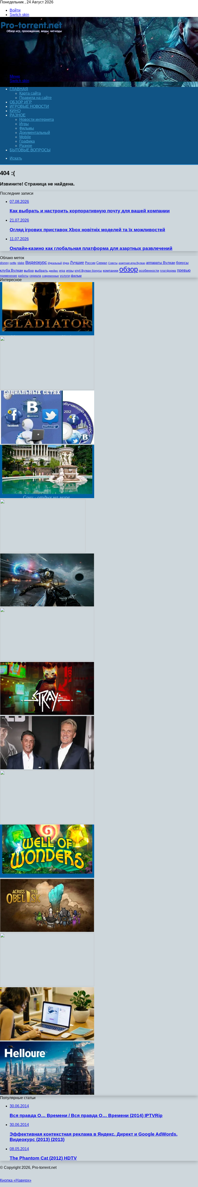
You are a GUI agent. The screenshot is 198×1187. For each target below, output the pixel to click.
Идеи (66, 263)
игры (70, 270)
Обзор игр (21, 102)
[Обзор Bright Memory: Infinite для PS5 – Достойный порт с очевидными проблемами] (47, 605)
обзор (128, 269)
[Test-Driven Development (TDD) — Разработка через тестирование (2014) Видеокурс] (47, 388)
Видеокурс (36, 262)
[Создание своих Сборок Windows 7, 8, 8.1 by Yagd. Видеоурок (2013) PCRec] (47, 1093)
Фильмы (26, 128)
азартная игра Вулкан (132, 263)
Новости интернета (36, 119)
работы (23, 275)
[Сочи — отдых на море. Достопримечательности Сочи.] (47, 497)
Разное (18, 115)
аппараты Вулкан (160, 263)
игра (62, 270)
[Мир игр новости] (32, 68)
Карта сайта (30, 93)
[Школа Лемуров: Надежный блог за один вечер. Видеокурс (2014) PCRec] (47, 985)
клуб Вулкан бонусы (88, 270)
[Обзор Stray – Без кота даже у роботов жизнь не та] (47, 714)
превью (184, 270)
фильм (76, 275)
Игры (24, 124)
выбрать (41, 270)
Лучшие (77, 263)
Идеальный (55, 263)
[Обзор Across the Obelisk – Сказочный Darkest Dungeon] (47, 931)
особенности (149, 270)
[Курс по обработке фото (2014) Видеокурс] (47, 659)
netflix (13, 263)
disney (4, 263)
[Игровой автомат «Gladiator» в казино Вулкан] (47, 334)
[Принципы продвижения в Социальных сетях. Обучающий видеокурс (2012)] (47, 442)
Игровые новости (29, 106)
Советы (113, 263)
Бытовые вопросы (30, 150)
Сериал (101, 263)
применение (8, 275)
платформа (168, 270)
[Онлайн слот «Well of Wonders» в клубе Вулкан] (47, 876)
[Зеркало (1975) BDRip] (42, 551)
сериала (35, 275)
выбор (29, 270)
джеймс (53, 270)
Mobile (25, 137)
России (90, 263)
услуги (65, 275)
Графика (27, 141)
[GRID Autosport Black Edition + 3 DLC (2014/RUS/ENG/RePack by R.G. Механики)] (47, 822)
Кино (15, 111)
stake (20, 263)
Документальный (34, 133)
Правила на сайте (35, 98)
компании (110, 270)
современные (50, 275)
